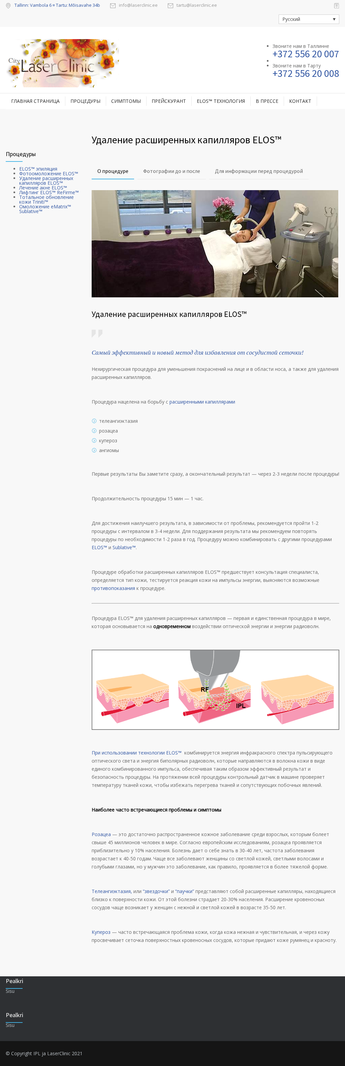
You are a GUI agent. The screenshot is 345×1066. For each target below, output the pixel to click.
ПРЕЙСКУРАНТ (169, 101)
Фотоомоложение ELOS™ (48, 173)
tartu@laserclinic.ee (197, 5)
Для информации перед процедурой (259, 171)
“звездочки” (157, 891)
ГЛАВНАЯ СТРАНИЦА (35, 101)
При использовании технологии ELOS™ (137, 752)
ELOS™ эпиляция (38, 169)
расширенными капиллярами (202, 401)
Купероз (101, 932)
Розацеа (101, 834)
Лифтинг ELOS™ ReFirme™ (49, 192)
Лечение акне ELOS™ (43, 187)
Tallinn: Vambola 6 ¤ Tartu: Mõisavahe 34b (57, 5)
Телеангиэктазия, (112, 891)
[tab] (113, 171)
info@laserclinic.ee (138, 5)
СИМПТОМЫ (126, 101)
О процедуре (112, 171)
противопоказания (113, 588)
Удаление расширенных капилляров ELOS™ (46, 180)
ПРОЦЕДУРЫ (85, 101)
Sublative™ (124, 547)
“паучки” (184, 891)
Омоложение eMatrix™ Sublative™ (45, 208)
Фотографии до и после (171, 171)
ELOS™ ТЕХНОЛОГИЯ (221, 101)
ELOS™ (99, 547)
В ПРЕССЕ (267, 101)
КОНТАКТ (300, 101)
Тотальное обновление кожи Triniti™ (46, 199)
